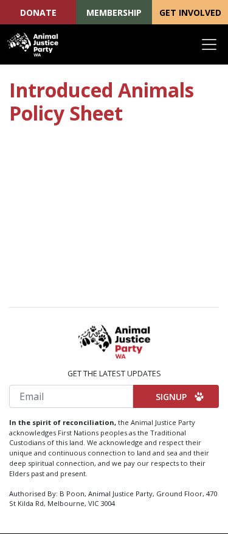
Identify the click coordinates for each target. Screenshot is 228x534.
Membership (114, 12)
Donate (38, 12)
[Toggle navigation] (209, 44)
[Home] (32, 44)
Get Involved (190, 12)
